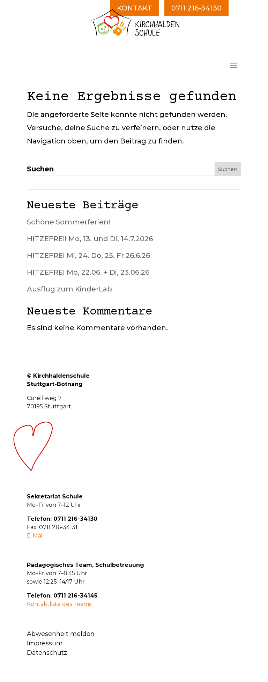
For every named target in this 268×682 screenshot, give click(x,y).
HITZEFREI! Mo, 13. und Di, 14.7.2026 (90, 239)
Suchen (40, 169)
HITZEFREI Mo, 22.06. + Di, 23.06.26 (88, 272)
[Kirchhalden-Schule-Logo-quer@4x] (134, 34)
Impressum (45, 643)
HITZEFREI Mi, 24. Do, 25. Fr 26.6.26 (88, 255)
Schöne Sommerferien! (68, 222)
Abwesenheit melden (61, 634)
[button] (233, 64)
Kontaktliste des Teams (59, 604)
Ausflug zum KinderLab (69, 289)
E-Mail (35, 535)
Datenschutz (47, 653)
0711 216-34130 (196, 8)
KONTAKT (134, 8)
